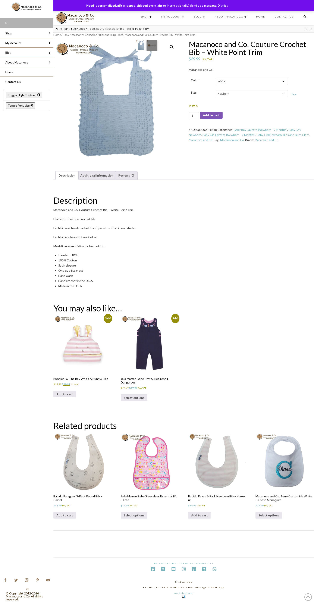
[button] (172, 47)
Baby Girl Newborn (269, 135)
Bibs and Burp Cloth (111, 35)
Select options (134, 398)
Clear (294, 94)
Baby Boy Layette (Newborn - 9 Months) (260, 129)
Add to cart (211, 115)
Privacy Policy (165, 563)
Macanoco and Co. (201, 140)
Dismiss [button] (223, 5)
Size (194, 92)
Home (57, 35)
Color (195, 80)
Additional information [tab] (96, 175)
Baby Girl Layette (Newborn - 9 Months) (228, 135)
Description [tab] (67, 175)
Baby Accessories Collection (80, 35)
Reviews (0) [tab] (126, 175)
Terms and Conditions (196, 563)
